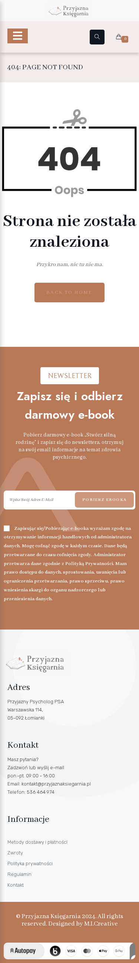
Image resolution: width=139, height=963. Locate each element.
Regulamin (19, 874)
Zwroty (15, 853)
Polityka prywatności (30, 863)
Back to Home (69, 292)
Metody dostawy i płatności (37, 842)
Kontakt (15, 885)
